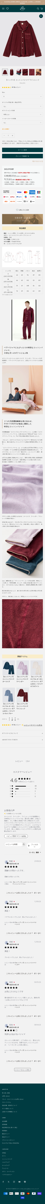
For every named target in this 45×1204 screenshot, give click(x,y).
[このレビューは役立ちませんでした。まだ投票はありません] (38, 893)
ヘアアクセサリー (7, 1174)
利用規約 (4, 1130)
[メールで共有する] (18, 719)
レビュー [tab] (19, 761)
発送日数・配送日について (9, 1105)
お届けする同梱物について (9, 1111)
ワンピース (5, 1168)
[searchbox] (13, 844)
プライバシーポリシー (8, 1140)
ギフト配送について (7, 1108)
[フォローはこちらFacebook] (3, 1182)
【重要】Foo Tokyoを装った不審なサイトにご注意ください (22, 2)
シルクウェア (6, 1162)
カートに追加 (22, 150)
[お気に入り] (7, 9)
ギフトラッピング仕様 (8, 110)
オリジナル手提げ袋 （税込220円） (12, 102)
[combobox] (35, 852)
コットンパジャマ (7, 1159)
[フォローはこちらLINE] (25, 1182)
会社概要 (4, 1121)
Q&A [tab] (28, 761)
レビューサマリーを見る (33, 725)
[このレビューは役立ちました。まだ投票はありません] (35, 893)
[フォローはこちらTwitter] (9, 1182)
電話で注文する (36, 161)
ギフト (4, 1156)
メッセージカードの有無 (9, 118)
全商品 (4, 1153)
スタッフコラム (6, 1102)
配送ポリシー (6, 1134)
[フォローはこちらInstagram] (14, 1182)
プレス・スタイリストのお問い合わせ (12, 1099)
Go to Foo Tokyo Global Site (10, 1143)
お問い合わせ (6, 1096)
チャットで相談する (22, 156)
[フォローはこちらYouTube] (19, 1182)
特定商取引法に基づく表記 (9, 1127)
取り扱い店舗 (6, 1093)
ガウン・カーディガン (8, 1171)
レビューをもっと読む (22, 1070)
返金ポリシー (6, 1137)
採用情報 (4, 1124)
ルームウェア (6, 1165)
